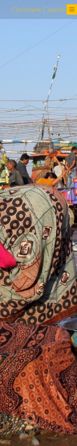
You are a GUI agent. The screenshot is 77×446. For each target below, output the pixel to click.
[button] (71, 223)
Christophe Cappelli (38, 9)
